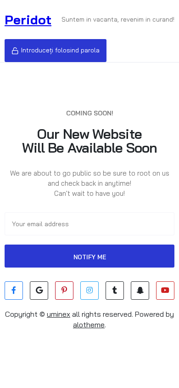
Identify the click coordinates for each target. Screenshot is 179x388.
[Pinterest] (64, 290)
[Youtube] (165, 290)
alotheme (89, 324)
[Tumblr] (115, 290)
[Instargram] (89, 290)
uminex (58, 314)
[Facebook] (14, 290)
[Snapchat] (140, 290)
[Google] (39, 290)
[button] (55, 50)
